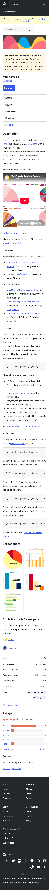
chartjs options (17, 443)
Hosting (6, 793)
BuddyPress (10, 843)
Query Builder (13, 309)
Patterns (30, 798)
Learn (5, 806)
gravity (42, 698)
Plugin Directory (9, 12)
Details (8, 98)
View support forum (12, 768)
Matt (6, 833)
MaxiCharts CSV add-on (18, 274)
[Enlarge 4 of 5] (43, 551)
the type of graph (23, 393)
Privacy (6, 798)
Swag (30, 820)
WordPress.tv (10, 820)
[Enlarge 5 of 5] (43, 574)
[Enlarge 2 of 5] (20, 575)
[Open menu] (45, 4)
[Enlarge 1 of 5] (20, 551)
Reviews (9, 104)
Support (9, 125)
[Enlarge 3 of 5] (20, 596)
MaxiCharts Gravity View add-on (22, 290)
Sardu (11, 854)
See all (43, 749)
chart (28, 692)
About (5, 784)
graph (35, 698)
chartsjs (36, 692)
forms (43, 692)
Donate (31, 816)
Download (9, 88)
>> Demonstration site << (15, 233)
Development (11, 118)
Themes (30, 789)
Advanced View (10, 705)
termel (9, 81)
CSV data (32, 144)
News (5, 789)
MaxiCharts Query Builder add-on (23, 301)
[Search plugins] (30, 29)
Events (29, 811)
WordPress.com (11, 829)
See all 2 (42, 686)
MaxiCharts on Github (13, 243)
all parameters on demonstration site (24, 426)
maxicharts (13, 648)
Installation (10, 111)
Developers (8, 816)
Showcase (31, 784)
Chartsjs (22, 140)
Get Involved (32, 806)
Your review (8, 749)
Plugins (29, 793)
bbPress (8, 838)
